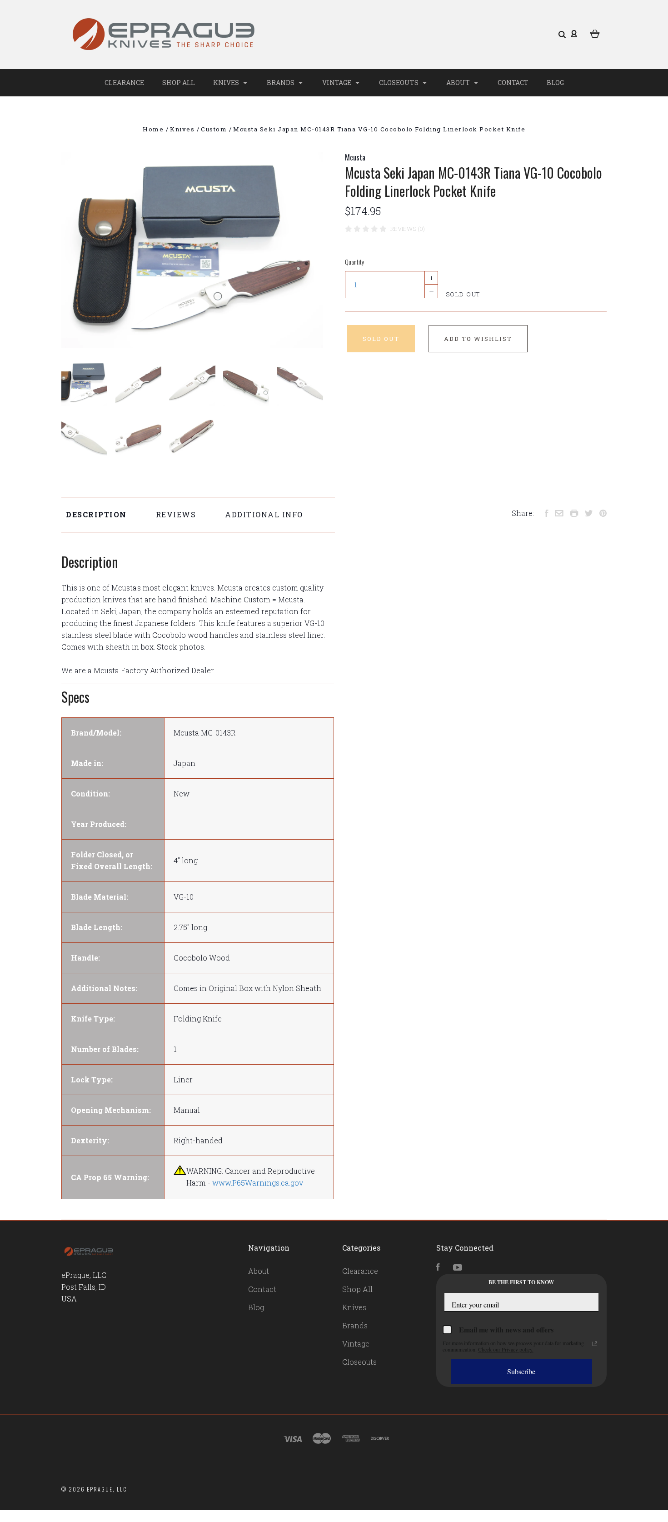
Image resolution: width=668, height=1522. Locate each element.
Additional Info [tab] (264, 514)
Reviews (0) (407, 229)
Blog (555, 82)
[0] (595, 33)
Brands (281, 82)
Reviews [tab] (176, 514)
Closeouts (399, 82)
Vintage (337, 82)
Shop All (178, 82)
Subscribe (521, 1371)
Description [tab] (96, 514)
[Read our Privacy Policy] (594, 1343)
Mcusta (355, 157)
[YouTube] (457, 1267)
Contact (513, 82)
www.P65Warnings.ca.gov (257, 1182)
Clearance (124, 82)
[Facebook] (438, 1267)
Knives (226, 82)
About (458, 82)
